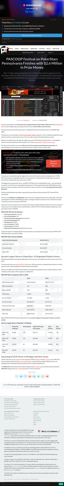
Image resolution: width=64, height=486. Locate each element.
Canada (17, 48)
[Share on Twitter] (16, 376)
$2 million (37, 367)
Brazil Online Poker (9, 415)
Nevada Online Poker (10, 406)
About (35, 422)
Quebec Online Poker (39, 404)
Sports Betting (37, 420)
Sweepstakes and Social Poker (41, 411)
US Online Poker (9, 399)
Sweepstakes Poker (27, 52)
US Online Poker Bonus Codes (12, 408)
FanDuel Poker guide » (16, 38)
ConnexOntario (16, 466)
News (34, 424)
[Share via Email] (47, 376)
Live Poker (42, 48)
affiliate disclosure (35, 479)
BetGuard (37, 468)
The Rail (48, 48)
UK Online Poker (8, 413)
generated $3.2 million (22, 264)
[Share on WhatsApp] (38, 376)
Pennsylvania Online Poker (11, 402)
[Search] (61, 49)
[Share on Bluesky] (21, 376)
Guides (50, 52)
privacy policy (17, 479)
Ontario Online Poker (39, 400)
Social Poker (40, 52)
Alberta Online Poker (39, 402)
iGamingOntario (10, 470)
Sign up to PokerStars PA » (53, 163)
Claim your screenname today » (32, 35)
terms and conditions (9, 479)
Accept (61, 484)
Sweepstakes (33, 48)
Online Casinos (37, 419)
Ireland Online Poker (9, 419)
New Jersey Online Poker (11, 404)
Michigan (37, 359)
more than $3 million (26, 361)
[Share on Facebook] (25, 376)
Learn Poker (55, 48)
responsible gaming (25, 479)
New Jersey (46, 359)
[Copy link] (43, 376)
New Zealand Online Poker (11, 417)
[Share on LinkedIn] (34, 376)
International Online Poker (11, 411)
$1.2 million (19, 368)
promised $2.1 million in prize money (44, 142)
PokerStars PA (7, 153)
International (25, 48)
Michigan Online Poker (10, 400)
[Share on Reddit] (30, 376)
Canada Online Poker (39, 399)
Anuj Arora (26, 120)
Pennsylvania (17, 359)
